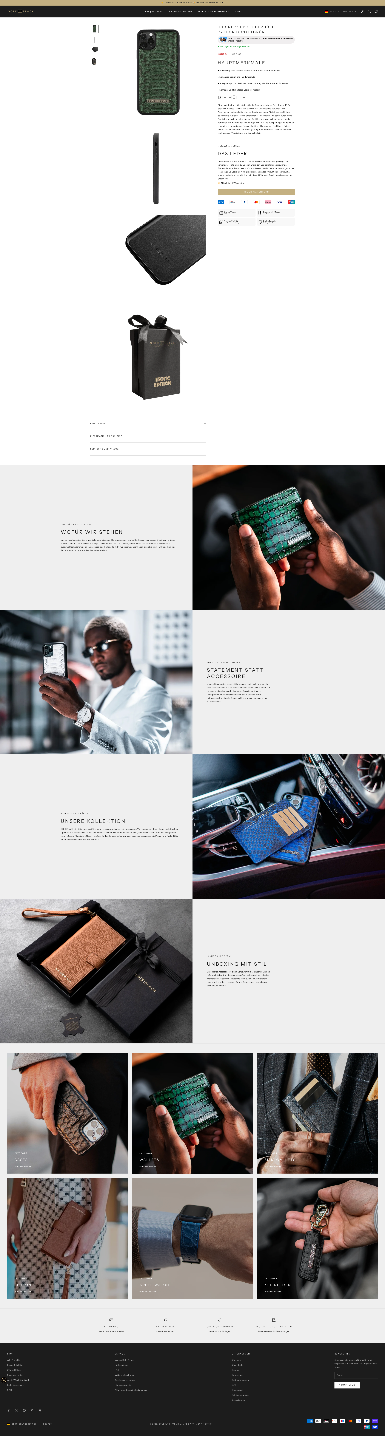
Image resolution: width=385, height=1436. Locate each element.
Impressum (237, 1375)
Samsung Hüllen (15, 1375)
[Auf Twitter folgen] (16, 1410)
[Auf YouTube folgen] (40, 1410)
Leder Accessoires (15, 1385)
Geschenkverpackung (125, 1380)
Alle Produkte (13, 1360)
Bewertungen (238, 1400)
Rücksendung (121, 1365)
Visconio (206, 1424)
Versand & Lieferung (124, 1360)
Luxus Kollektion (15, 1365)
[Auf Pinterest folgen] (32, 1410)
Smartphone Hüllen (154, 11)
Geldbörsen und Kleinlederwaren (213, 11)
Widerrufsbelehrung (124, 1375)
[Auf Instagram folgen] (24, 1410)
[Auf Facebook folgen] (8, 1410)
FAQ (117, 1370)
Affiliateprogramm (240, 1395)
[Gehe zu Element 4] (94, 61)
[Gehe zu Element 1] (94, 29)
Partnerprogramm (240, 1380)
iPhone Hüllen (14, 1370)
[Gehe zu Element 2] (94, 39)
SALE (237, 11)
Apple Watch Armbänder (180, 11)
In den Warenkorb (256, 192)
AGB (234, 1385)
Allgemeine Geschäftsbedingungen (131, 1390)
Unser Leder (237, 1365)
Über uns (236, 1360)
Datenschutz (238, 1390)
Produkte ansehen (22, 1166)
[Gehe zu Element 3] (94, 50)
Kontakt (235, 1370)
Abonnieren (347, 1385)
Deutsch (348, 11)
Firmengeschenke (123, 1385)
